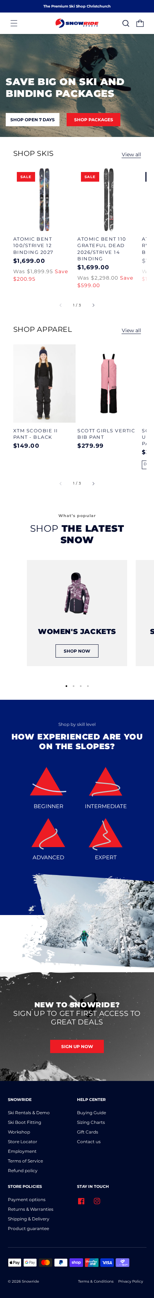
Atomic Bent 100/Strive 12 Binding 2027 (33, 245)
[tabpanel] (77, 613)
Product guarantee (28, 1228)
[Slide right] (93, 305)
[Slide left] (61, 305)
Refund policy (23, 1170)
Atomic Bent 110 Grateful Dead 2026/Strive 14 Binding (101, 248)
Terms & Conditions (96, 1281)
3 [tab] (81, 685)
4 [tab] (88, 685)
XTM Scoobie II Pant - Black (35, 434)
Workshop (19, 1132)
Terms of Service (25, 1161)
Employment (22, 1151)
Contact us (89, 1141)
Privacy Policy (130, 1281)
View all (131, 154)
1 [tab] (66, 685)
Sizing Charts (91, 1122)
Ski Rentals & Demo (29, 1112)
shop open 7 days (32, 119)
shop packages (93, 119)
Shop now (77, 651)
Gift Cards (87, 1132)
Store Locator (22, 1141)
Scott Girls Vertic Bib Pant (106, 434)
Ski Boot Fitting (24, 1122)
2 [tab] (73, 685)
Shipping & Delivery (28, 1218)
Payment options (26, 1199)
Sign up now (77, 1046)
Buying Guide (91, 1112)
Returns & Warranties (30, 1209)
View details (44, 200)
